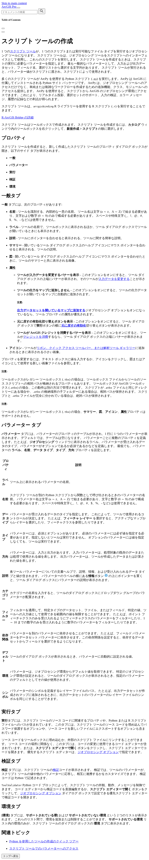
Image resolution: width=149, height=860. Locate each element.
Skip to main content (14, 3)
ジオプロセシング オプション (98, 752)
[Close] (3, 28)
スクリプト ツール (23, 51)
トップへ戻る (10, 856)
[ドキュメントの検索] (41, 11)
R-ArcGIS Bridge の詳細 (18, 117)
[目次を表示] (3, 31)
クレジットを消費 (35, 336)
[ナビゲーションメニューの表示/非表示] (18, 7)
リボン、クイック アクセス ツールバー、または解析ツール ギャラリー (86, 348)
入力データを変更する (114, 279)
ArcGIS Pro (9, 6)
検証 (56, 769)
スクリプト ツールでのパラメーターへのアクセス (43, 848)
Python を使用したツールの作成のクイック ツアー (44, 841)
